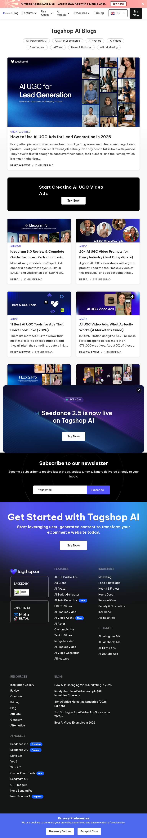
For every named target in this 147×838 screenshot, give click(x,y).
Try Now (73, 436)
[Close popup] (139, 390)
